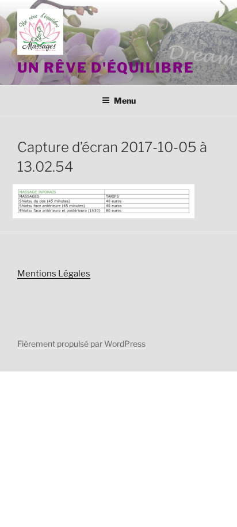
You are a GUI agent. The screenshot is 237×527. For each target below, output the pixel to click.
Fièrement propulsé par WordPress (81, 343)
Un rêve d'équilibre (105, 67)
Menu (125, 100)
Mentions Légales (53, 273)
